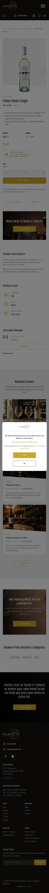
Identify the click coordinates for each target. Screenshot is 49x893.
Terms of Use (37, 446)
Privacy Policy (24, 449)
